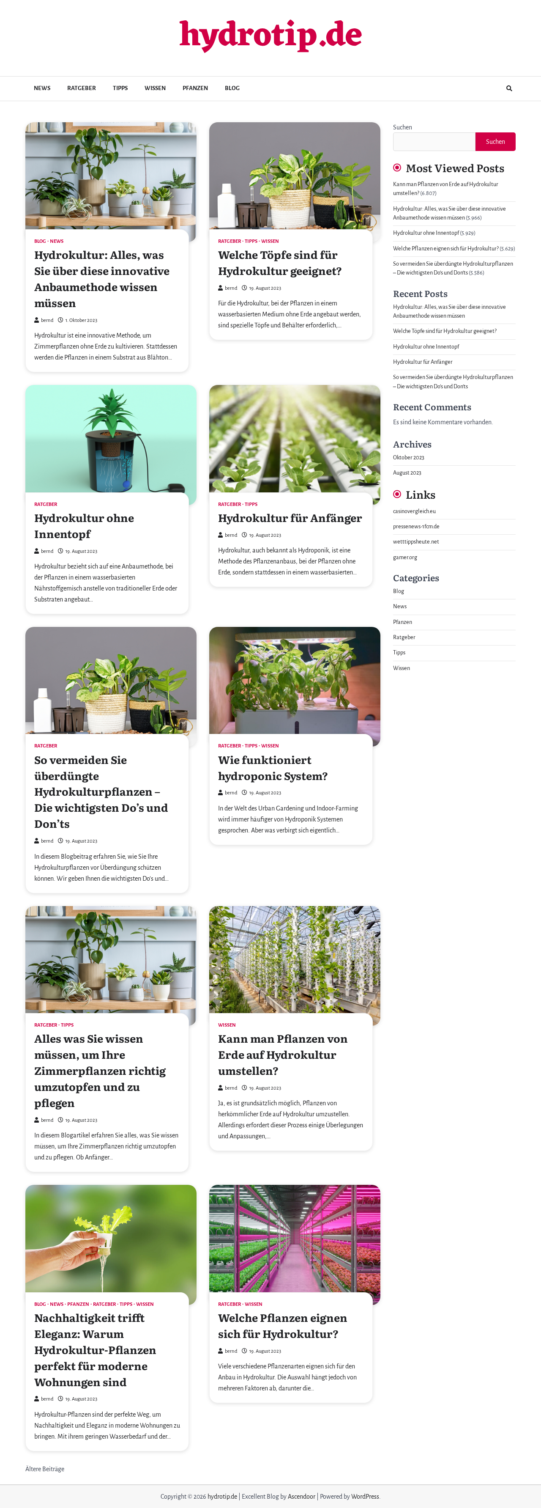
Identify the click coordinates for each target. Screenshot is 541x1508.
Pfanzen (195, 88)
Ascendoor (301, 1496)
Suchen (402, 127)
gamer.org (405, 557)
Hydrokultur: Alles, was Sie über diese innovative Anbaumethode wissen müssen (101, 278)
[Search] (509, 88)
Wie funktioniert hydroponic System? (273, 767)
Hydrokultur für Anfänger (290, 517)
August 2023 (407, 473)
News (42, 88)
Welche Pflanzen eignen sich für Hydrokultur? (282, 1325)
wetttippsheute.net (416, 542)
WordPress (365, 1496)
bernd (47, 320)
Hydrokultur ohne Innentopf (84, 525)
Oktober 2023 (408, 458)
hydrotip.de (270, 36)
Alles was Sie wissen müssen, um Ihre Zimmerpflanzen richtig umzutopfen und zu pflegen (100, 1070)
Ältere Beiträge (44, 1469)
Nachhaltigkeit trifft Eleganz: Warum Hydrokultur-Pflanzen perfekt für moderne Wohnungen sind (95, 1349)
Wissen (155, 88)
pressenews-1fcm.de (416, 527)
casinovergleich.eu (414, 511)
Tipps (120, 88)
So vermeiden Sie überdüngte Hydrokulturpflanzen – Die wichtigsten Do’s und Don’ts (101, 791)
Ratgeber (81, 88)
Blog (232, 88)
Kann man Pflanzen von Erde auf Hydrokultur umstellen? (283, 1054)
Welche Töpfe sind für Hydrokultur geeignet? (280, 262)
